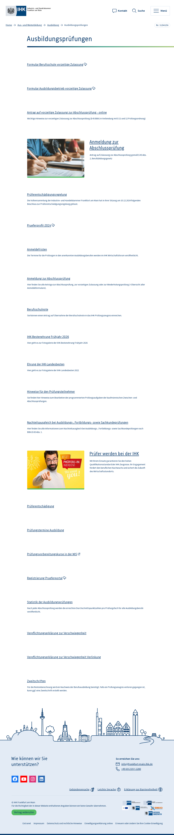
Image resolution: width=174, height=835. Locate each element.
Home (9, 25)
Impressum (39, 823)
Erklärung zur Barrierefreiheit (141, 789)
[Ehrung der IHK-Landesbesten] (87, 368)
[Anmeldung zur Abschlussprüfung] (87, 158)
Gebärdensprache (79, 789)
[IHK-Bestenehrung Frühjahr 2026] (87, 340)
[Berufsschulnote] (87, 313)
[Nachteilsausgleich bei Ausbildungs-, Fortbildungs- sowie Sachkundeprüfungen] (87, 428)
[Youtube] (23, 779)
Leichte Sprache (107, 789)
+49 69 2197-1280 (131, 769)
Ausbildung (53, 25)
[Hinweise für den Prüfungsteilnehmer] (87, 397)
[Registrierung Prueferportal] (87, 580)
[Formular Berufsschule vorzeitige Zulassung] (87, 67)
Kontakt (122, 11)
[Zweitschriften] (87, 686)
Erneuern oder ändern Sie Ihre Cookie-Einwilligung (139, 823)
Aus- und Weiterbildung (30, 25)
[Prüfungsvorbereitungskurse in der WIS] (87, 556)
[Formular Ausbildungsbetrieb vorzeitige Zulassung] (87, 91)
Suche (141, 11)
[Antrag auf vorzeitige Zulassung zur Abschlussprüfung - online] (87, 117)
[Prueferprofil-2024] (87, 228)
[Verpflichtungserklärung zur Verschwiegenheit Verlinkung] (87, 659)
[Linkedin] (41, 779)
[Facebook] (15, 779)
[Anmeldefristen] (87, 254)
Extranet (27, 823)
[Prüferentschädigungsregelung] (87, 200)
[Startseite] (29, 11)
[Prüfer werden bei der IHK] (87, 470)
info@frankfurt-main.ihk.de (137, 764)
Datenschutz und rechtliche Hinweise (64, 823)
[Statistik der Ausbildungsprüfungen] (87, 607)
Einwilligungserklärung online (99, 823)
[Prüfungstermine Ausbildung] (87, 532)
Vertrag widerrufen (24, 812)
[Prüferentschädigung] (87, 508)
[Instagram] (32, 779)
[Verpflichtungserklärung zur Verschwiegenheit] (87, 635)
